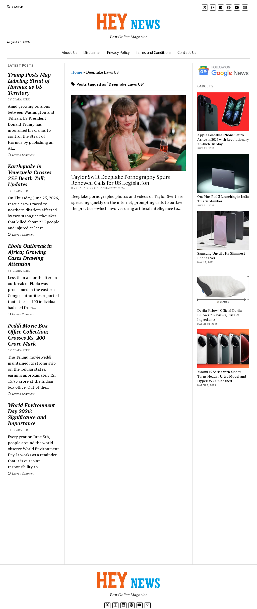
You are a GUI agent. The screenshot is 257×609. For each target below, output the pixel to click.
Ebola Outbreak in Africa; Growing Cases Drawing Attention (30, 255)
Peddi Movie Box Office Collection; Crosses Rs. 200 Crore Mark (28, 335)
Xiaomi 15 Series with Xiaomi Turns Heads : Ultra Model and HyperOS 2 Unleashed (221, 376)
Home (76, 72)
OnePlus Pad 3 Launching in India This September (223, 198)
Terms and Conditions (153, 52)
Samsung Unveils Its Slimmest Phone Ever (221, 255)
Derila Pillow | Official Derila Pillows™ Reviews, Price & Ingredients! (219, 315)
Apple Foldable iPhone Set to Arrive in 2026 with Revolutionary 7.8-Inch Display (223, 139)
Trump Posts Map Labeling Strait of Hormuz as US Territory (29, 84)
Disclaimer (92, 52)
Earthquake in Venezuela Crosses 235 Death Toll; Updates (29, 175)
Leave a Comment (22, 155)
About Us (69, 52)
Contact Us (186, 52)
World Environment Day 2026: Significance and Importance (31, 414)
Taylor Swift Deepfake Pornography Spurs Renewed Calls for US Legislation (120, 179)
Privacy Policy (118, 52)
